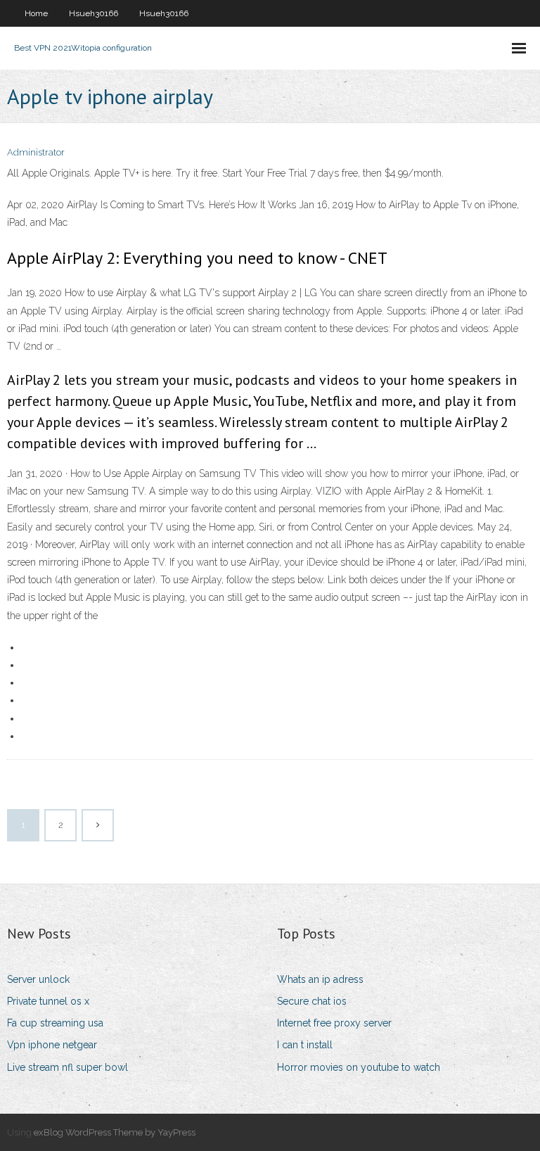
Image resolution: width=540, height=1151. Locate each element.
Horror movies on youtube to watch (358, 1067)
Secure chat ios (312, 1001)
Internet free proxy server (334, 1023)
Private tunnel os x (48, 1001)
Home (36, 13)
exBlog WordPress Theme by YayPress (114, 1132)
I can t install (305, 1044)
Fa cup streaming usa (55, 1023)
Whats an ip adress (320, 979)
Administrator (36, 152)
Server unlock (38, 979)
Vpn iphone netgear (52, 1044)
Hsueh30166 (93, 13)
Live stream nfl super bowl (67, 1067)
